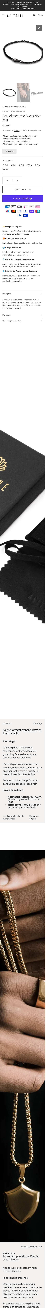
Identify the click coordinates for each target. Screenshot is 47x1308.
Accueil (5, 103)
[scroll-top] (39, 1302)
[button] (34, 15)
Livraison (16, 127)
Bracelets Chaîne (17, 103)
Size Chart (9, 148)
